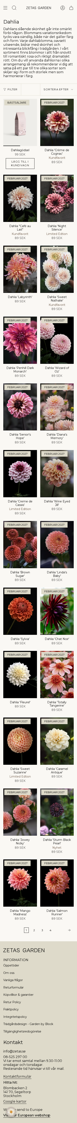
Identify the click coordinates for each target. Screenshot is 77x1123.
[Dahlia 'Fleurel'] (20, 674)
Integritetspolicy (15, 1017)
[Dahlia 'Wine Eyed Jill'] (57, 473)
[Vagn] (71, 8)
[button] (11, 1112)
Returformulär (13, 987)
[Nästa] (63, 930)
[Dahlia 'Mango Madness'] (20, 883)
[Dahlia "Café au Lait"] (20, 198)
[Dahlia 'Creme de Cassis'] (20, 473)
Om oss (8, 973)
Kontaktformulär (17, 1076)
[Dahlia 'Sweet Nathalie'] (57, 269)
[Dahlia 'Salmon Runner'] (57, 883)
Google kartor (14, 1101)
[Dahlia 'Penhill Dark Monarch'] (20, 340)
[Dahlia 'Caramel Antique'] (57, 741)
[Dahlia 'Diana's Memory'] (57, 407)
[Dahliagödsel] (20, 122)
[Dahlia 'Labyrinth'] (20, 269)
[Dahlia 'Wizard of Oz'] (57, 340)
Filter (13, 89)
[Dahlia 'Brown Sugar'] (20, 544)
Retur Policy (12, 1002)
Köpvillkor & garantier (18, 995)
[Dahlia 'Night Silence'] (57, 198)
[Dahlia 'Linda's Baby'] (57, 544)
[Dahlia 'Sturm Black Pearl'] (57, 812)
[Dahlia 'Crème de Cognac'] (57, 122)
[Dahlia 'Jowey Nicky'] (20, 812)
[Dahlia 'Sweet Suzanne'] (20, 741)
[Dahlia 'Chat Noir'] (57, 611)
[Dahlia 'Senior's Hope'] (20, 407)
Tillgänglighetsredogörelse (22, 1031)
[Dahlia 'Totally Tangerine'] (57, 674)
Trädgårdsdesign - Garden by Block (28, 1024)
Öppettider (11, 965)
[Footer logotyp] (23, 950)
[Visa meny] (5, 8)
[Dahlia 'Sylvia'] (20, 611)
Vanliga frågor (13, 980)
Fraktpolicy (11, 1009)
